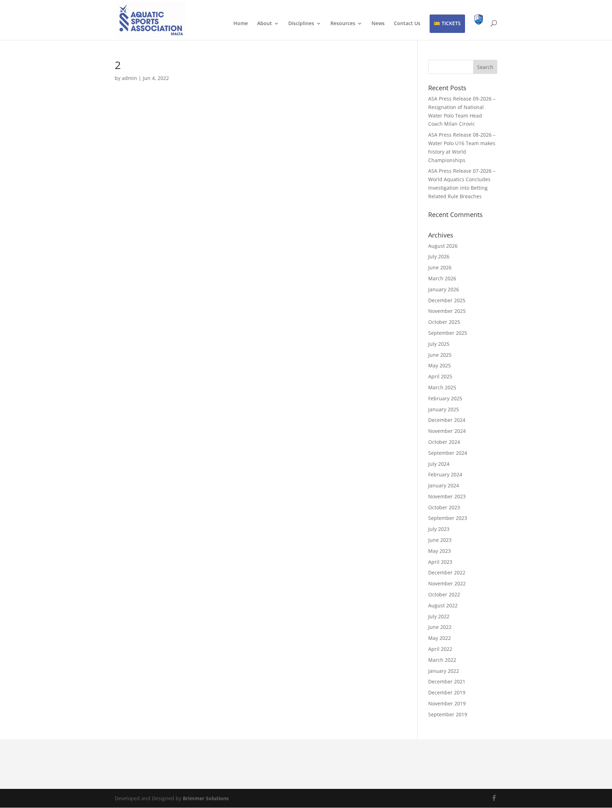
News (378, 24)
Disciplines (301, 24)
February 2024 (445, 474)
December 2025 (446, 300)
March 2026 (442, 278)
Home (240, 24)
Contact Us (407, 24)
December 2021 (446, 681)
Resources (342, 24)
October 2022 (444, 594)
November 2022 (447, 583)
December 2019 (446, 692)
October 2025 (444, 322)
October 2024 (444, 442)
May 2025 (439, 365)
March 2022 (442, 660)
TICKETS (451, 23)
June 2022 (440, 627)
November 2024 (447, 431)
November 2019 (447, 703)
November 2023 (447, 496)
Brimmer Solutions (206, 798)
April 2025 (440, 376)
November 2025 (447, 311)
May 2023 (439, 551)
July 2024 (438, 463)
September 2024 (447, 452)
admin (129, 78)
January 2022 (443, 670)
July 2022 (438, 616)
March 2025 (442, 387)
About (264, 24)
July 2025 (438, 343)
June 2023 (440, 540)
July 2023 (438, 529)
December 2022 (446, 572)
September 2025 (447, 332)
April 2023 (440, 561)
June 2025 (440, 354)
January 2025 (443, 409)
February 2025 (445, 398)
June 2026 (440, 267)
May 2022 (439, 638)
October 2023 (444, 507)
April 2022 (440, 649)
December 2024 (446, 420)
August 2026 (443, 245)
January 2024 (443, 485)
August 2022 (443, 605)
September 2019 (447, 714)
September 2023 (447, 518)
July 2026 (438, 256)
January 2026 (443, 289)
